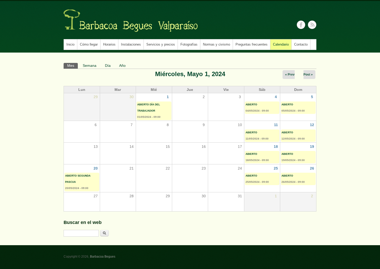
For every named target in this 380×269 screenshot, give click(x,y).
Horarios (109, 44)
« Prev (290, 74)
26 (312, 168)
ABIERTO (251, 104)
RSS (312, 24)
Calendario (281, 44)
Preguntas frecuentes (251, 44)
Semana (89, 65)
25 (276, 168)
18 (276, 146)
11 (276, 125)
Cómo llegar (89, 44)
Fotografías (188, 44)
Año (122, 65)
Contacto (301, 44)
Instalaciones (131, 44)
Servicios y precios (160, 44)
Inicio (70, 44)
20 (96, 168)
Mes (72, 65)
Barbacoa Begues (102, 256)
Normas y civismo (216, 44)
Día (108, 65)
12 (312, 125)
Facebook (301, 24)
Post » (308, 74)
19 (312, 146)
